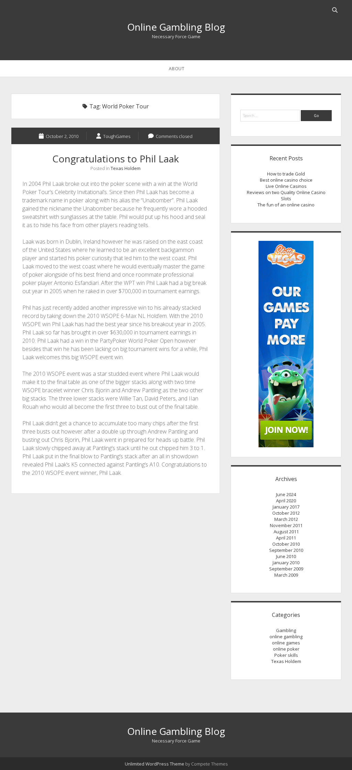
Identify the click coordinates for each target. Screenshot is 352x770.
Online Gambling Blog (176, 26)
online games (286, 643)
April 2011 (286, 538)
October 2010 (286, 544)
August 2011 (286, 531)
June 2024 (286, 494)
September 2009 (286, 569)
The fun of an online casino (286, 205)
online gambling (286, 636)
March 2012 (286, 519)
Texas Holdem (126, 168)
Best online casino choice (286, 180)
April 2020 (286, 501)
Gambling (286, 630)
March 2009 (286, 575)
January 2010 (286, 562)
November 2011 (286, 525)
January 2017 (286, 507)
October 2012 (286, 513)
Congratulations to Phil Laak (115, 158)
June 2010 (286, 556)
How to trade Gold (286, 174)
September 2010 (286, 550)
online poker (286, 649)
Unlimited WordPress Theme (154, 764)
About (176, 68)
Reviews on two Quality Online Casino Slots (286, 195)
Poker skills (286, 655)
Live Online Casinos (286, 186)
